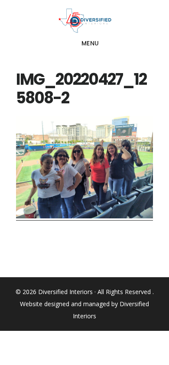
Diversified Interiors (85, 21)
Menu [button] (90, 43)
